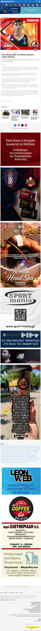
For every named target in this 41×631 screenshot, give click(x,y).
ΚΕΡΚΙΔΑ (29, 453)
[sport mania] (20, 309)
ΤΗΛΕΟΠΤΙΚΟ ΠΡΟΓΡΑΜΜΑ (5, 461)
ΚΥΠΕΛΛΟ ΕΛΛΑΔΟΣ (28, 455)
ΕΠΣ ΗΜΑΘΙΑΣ (3, 453)
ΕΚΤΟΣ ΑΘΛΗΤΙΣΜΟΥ (29, 452)
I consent (32, 627)
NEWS (22, 446)
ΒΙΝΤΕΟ (15, 450)
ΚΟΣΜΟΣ (22, 455)
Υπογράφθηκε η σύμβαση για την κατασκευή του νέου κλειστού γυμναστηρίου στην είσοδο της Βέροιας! (15, 118)
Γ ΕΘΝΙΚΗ (27, 450)
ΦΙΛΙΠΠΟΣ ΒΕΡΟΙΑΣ (9, 101)
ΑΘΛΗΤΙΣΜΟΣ (3, 449)
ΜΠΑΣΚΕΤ (3, 52)
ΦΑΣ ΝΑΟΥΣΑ (27, 461)
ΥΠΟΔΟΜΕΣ (22, 461)
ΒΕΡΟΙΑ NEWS (10, 450)
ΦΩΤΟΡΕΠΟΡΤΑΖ (18, 462)
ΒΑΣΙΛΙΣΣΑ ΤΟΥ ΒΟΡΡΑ (36, 449)
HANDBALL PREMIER (14, 446)
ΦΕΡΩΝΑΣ (32, 461)
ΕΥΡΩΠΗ (13, 453)
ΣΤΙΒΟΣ (25, 459)
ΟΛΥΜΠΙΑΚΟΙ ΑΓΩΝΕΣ (15, 458)
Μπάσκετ (8, 586)
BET (2, 446)
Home (5, 586)
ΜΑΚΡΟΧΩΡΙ (3, 456)
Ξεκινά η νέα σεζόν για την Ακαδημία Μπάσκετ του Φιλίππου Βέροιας (35, 118)
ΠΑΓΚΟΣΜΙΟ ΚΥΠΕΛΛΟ (22, 458)
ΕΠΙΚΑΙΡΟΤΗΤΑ (35, 452)
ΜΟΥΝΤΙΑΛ (34, 456)
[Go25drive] (20, 402)
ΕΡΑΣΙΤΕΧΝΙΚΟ (9, 453)
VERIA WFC (37, 446)
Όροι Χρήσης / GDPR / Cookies (13, 592)
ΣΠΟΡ (22, 459)
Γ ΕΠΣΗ (31, 450)
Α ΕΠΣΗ (24, 447)
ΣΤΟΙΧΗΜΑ (30, 459)
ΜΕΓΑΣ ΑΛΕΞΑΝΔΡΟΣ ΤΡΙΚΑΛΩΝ (23, 456)
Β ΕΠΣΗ (2, 450)
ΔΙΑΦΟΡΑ (7, 452)
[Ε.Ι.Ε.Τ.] (20, 339)
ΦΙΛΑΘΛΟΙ (36, 461)
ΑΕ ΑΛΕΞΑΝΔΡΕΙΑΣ (7, 447)
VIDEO (2, 447)
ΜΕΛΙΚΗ (30, 456)
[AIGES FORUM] (20, 149)
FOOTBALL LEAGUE (7, 446)
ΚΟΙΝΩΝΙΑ (12, 455)
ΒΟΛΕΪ (19, 450)
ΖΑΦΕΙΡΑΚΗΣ (18, 453)
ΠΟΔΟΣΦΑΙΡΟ (3, 459)
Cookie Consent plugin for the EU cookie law (32, 629)
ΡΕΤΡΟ (13, 459)
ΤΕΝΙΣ (37, 459)
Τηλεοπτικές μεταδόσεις (15, 461)
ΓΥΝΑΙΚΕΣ (35, 450)
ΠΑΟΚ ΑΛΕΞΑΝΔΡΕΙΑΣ (36, 458)
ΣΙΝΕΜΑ (17, 459)
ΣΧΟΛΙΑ (34, 459)
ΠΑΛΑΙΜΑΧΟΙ (30, 458)
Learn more (28, 625)
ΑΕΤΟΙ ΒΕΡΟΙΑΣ (28, 447)
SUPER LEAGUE (26, 446)
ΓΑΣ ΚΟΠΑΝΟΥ (23, 450)
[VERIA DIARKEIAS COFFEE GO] (20, 194)
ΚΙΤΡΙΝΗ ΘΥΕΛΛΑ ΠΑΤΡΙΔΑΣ (5, 455)
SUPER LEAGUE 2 (32, 446)
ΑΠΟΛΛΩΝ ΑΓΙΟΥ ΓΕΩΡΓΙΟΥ (19, 449)
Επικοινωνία (21, 592)
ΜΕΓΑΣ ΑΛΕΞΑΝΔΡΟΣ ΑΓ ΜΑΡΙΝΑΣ (11, 456)
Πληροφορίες (6, 592)
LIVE (19, 446)
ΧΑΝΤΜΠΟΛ (24, 462)
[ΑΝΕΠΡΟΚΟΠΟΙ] (20, 356)
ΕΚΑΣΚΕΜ (17, 452)
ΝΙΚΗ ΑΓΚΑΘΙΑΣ (8, 458)
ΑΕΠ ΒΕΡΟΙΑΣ (19, 447)
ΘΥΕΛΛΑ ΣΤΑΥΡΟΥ (24, 453)
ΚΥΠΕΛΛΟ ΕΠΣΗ (34, 455)
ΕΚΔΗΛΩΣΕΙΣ (22, 452)
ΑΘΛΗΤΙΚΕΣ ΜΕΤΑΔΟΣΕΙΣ (36, 447)
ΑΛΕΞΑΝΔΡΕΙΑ (9, 449)
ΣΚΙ (19, 459)
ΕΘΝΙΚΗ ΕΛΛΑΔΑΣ (12, 452)
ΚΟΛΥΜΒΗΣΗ (17, 455)
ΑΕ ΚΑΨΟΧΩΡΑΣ (13, 447)
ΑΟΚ (13, 449)
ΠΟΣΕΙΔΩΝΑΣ (9, 459)
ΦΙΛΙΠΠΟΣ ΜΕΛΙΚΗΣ (12, 462)
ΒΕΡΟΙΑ (6, 450)
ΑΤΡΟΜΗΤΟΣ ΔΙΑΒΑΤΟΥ (28, 449)
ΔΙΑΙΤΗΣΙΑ (3, 452)
